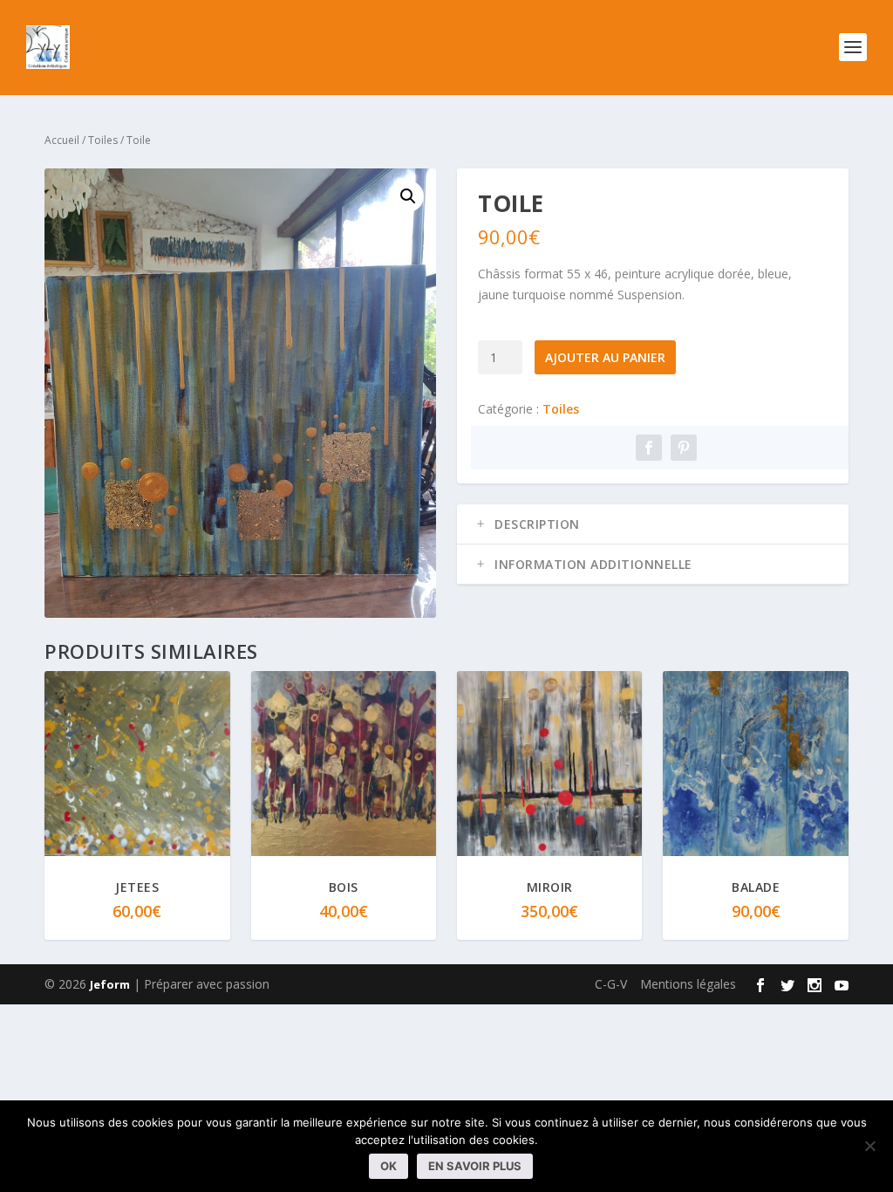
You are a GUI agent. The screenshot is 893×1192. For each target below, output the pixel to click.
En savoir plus (474, 1166)
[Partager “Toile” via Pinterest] (684, 448)
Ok (388, 1166)
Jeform (110, 984)
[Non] (869, 1145)
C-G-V (611, 984)
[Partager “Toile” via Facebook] (649, 448)
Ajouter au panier (605, 357)
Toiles (103, 140)
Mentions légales (688, 984)
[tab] (653, 524)
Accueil (61, 140)
